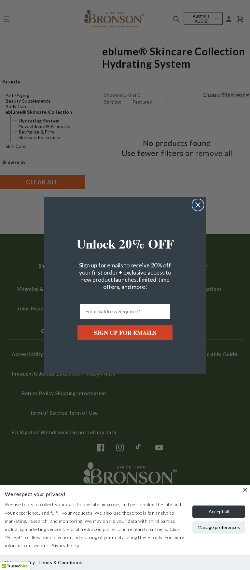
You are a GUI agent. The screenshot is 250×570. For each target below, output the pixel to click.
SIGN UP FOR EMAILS (125, 332)
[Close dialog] (197, 204)
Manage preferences (219, 527)
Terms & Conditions (60, 562)
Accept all (219, 511)
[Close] (245, 489)
